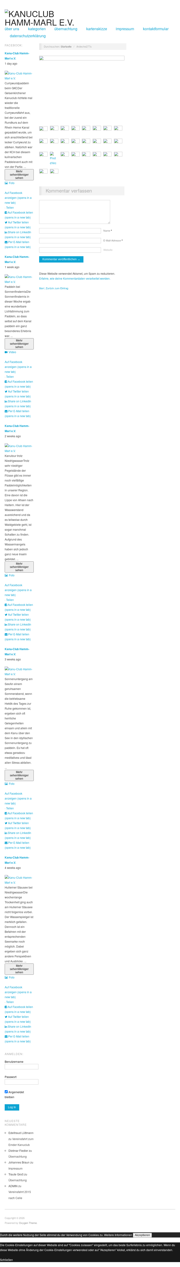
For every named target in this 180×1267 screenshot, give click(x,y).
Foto (12, 183)
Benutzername (14, 1061)
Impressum (125, 29)
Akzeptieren (142, 1235)
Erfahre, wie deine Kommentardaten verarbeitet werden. (74, 278)
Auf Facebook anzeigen (18, 197)
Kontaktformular (156, 29)
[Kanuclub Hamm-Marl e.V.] (43, 16)
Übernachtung (65, 29)
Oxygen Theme (28, 1223)
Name (107, 230)
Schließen (6, 1260)
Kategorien (37, 29)
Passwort (10, 1077)
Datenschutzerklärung (28, 36)
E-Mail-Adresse (113, 240)
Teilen (10, 207)
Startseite (66, 46)
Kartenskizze (96, 29)
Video (12, 352)
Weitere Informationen (118, 1235)
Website (107, 250)
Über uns (12, 29)
